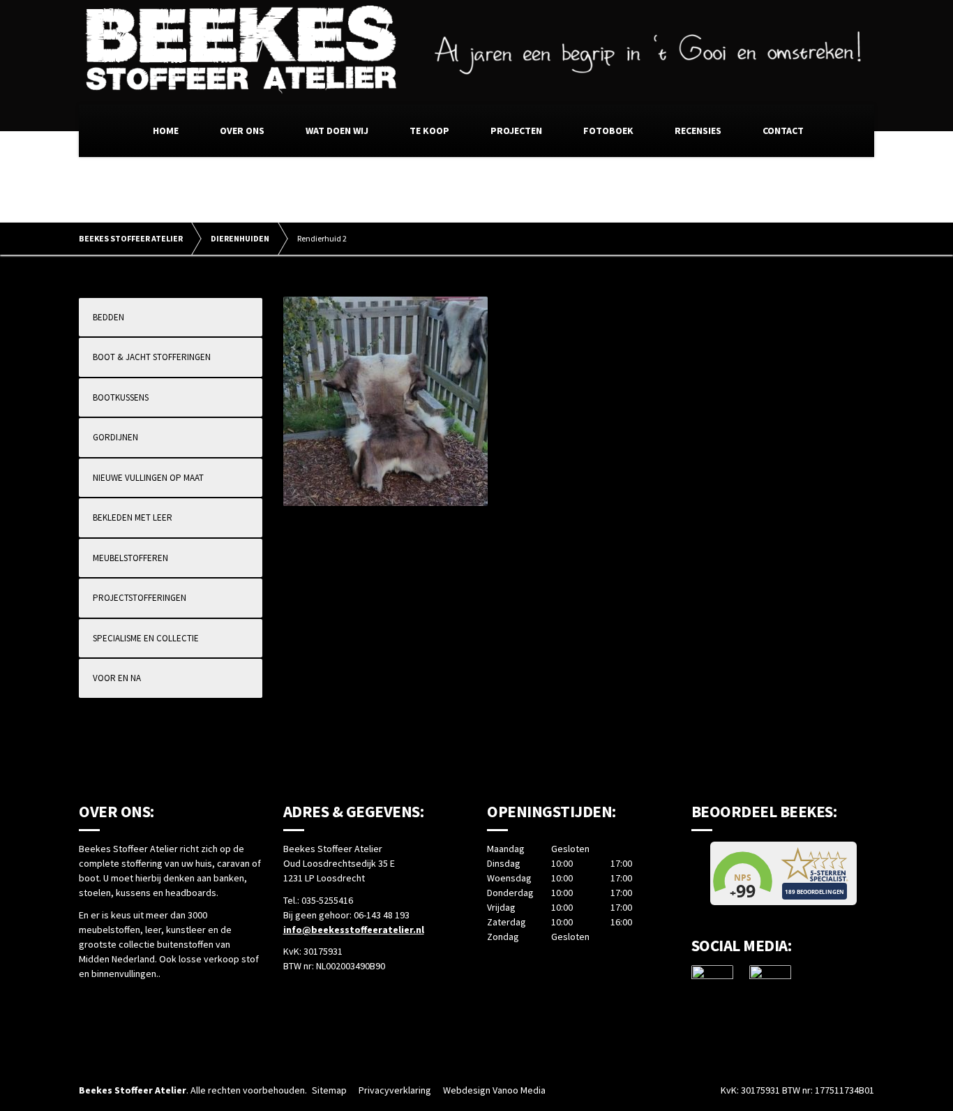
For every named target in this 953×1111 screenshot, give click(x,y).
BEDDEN (108, 317)
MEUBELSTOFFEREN (130, 558)
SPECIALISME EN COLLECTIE (146, 638)
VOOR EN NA (117, 678)
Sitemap (329, 1090)
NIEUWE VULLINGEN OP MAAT (148, 478)
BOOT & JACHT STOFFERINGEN (152, 357)
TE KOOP (429, 130)
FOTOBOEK (608, 130)
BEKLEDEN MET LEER (132, 517)
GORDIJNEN (115, 437)
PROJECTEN (516, 130)
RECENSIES (698, 130)
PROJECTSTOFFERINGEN (139, 598)
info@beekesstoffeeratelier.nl (353, 929)
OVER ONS (242, 130)
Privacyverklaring (395, 1090)
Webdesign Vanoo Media (494, 1090)
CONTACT (783, 130)
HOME (166, 130)
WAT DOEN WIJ (337, 130)
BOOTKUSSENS (121, 397)
